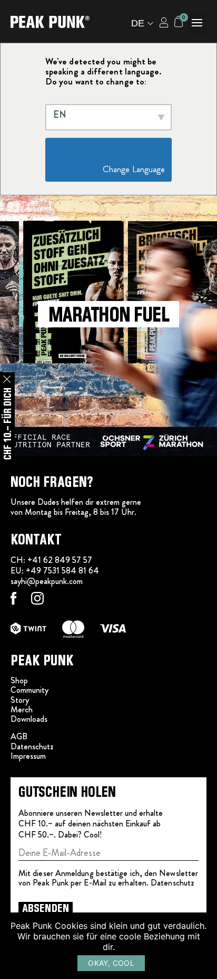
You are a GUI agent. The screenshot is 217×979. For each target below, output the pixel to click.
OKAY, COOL (111, 962)
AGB (19, 736)
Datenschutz (32, 746)
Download (27, 719)
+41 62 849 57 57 (59, 560)
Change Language (111, 169)
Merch (22, 709)
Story (20, 700)
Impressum (28, 756)
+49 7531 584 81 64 (62, 570)
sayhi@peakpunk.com (47, 581)
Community (29, 690)
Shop (19, 680)
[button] (197, 23)
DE (137, 23)
